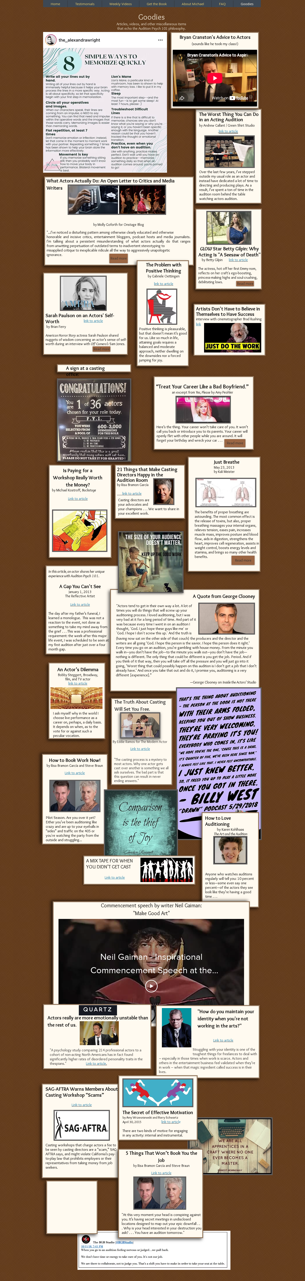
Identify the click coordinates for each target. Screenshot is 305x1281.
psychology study (67, 1050)
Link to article (140, 749)
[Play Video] (151, 986)
